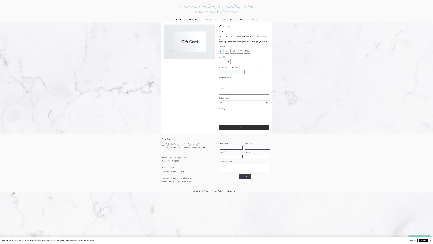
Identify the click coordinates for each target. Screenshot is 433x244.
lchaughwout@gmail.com (177, 157)
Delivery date (224, 98)
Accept (423, 240)
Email (222, 152)
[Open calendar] (266, 102)
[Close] (430, 240)
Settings (413, 240)
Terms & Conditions (201, 191)
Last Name (248, 143)
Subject (247, 152)
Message (222, 108)
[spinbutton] (224, 61)
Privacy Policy (89, 240)
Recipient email (226, 77)
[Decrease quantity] (220, 61)
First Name (224, 143)
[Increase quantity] (228, 61)
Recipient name (225, 88)
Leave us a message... (227, 161)
